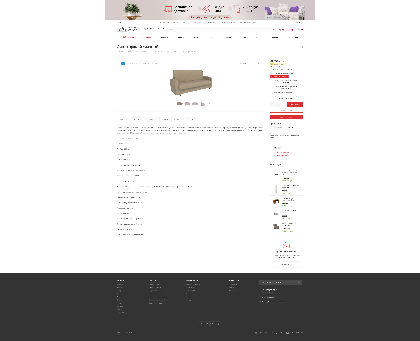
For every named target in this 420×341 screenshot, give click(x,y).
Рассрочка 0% (190, 291)
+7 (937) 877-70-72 (155, 28)
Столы (119, 294)
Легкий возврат (191, 294)
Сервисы (152, 280)
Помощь (188, 300)
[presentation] (173, 104)
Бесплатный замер (155, 294)
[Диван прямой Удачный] (191, 82)
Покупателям (192, 280)
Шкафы (119, 291)
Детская (120, 306)
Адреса (231, 291)
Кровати (120, 288)
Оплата (165, 119)
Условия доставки (155, 288)
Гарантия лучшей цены (194, 285)
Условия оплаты (154, 285)
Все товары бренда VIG (281, 156)
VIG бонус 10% (190, 288)
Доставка (177, 119)
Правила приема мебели (157, 300)
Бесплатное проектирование (159, 297)
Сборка (190, 119)
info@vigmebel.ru (268, 297)
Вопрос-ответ (234, 294)
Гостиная (120, 297)
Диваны (120, 285)
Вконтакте (201, 323)
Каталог (121, 280)
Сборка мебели (154, 291)
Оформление (151, 119)
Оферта (188, 297)
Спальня (120, 300)
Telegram (207, 323)
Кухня (119, 303)
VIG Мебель (234, 280)
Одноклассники (212, 323)
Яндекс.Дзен (218, 323)
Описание (123, 119)
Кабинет (120, 309)
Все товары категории (281, 153)
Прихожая (120, 312)
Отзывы (136, 119)
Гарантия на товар (155, 303)
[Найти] (273, 29)
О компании (233, 285)
